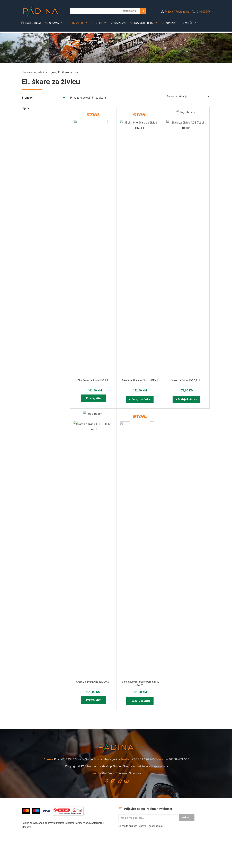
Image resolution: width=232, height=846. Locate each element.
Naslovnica (33, 22)
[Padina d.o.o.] (40, 10)
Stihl (98, 22)
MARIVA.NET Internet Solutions (121, 773)
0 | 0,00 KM (203, 11)
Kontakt (171, 22)
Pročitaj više (93, 398)
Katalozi (120, 22)
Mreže (188, 22)
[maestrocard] (36, 811)
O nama (54, 22)
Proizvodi (77, 22)
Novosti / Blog (144, 22)
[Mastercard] (26, 811)
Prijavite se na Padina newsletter (147, 809)
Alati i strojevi (47, 72)
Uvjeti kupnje (160, 766)
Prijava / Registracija (177, 11)
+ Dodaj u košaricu (139, 399)
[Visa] (46, 811)
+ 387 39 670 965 (143, 759)
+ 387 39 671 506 (177, 759)
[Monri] (68, 811)
